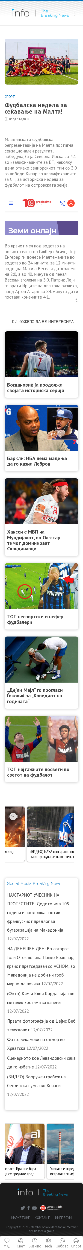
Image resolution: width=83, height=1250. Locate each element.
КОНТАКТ (42, 1217)
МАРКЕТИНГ (20, 1217)
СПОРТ (10, 96)
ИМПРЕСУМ (63, 1217)
